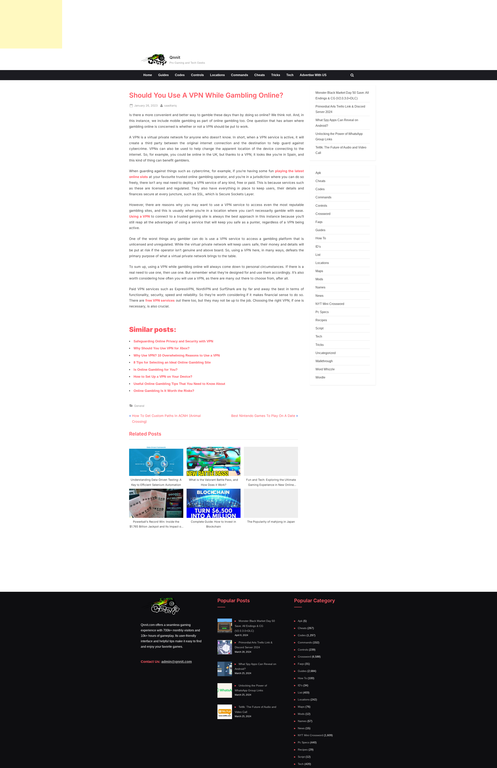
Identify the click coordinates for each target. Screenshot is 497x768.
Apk (318, 172)
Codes (180, 75)
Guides (163, 75)
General (139, 405)
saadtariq (170, 105)
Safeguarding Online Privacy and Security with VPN (173, 341)
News (319, 295)
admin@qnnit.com (176, 662)
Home (147, 75)
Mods (319, 279)
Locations (217, 75)
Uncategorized (325, 353)
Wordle (320, 377)
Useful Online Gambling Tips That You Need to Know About (179, 384)
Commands (239, 75)
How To (320, 238)
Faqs (318, 222)
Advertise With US (313, 75)
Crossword (322, 213)
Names (320, 287)
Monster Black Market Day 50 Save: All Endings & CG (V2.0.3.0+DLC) (255, 625)
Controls (197, 75)
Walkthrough (324, 361)
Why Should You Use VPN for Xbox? (161, 348)
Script (319, 328)
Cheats (259, 75)
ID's (318, 246)
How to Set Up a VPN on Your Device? (163, 376)
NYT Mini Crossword (329, 303)
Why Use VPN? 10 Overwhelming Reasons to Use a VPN (177, 355)
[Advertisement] (31, 24)
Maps (319, 271)
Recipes (321, 320)
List (317, 254)
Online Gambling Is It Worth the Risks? (164, 391)
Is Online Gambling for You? (155, 369)
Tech (290, 75)
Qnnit (174, 57)
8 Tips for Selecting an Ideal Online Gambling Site (172, 362)
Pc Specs (322, 312)
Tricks (275, 75)
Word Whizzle (325, 369)
